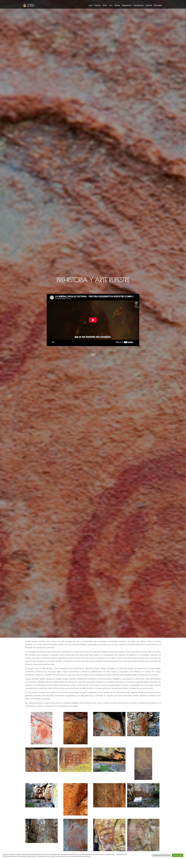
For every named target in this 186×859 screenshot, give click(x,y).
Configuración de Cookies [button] (161, 855)
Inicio (91, 5)
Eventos (149, 5)
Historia (98, 5)
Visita (105, 5)
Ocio (110, 5)
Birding (117, 5)
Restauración (139, 5)
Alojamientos (127, 5)
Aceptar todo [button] (177, 855)
